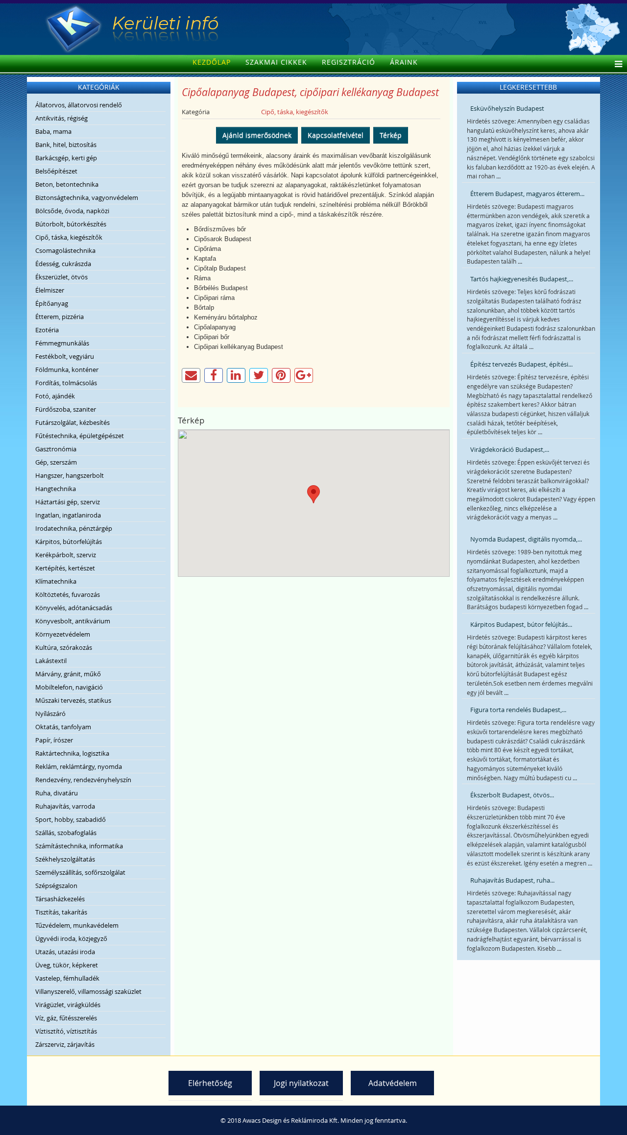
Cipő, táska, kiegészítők (68, 237)
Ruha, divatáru (56, 793)
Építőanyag (51, 303)
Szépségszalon (56, 885)
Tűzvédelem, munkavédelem (77, 925)
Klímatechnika (55, 581)
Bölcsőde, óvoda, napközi (72, 210)
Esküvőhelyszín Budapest (507, 108)
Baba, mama (53, 131)
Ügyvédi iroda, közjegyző (71, 938)
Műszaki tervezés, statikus (73, 700)
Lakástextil (51, 660)
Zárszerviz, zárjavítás (65, 1044)
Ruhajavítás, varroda (65, 806)
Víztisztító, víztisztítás (66, 1031)
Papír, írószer (54, 740)
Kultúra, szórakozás (63, 647)
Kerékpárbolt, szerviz (65, 554)
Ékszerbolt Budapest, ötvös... (512, 794)
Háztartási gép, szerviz (67, 501)
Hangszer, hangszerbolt (69, 475)
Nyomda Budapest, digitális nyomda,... (526, 539)
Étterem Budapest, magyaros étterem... (527, 193)
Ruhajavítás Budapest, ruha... (512, 880)
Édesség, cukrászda (63, 263)
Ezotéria (47, 329)
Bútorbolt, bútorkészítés (70, 224)
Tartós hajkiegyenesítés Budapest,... (521, 278)
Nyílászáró (50, 713)
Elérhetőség (210, 1083)
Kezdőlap (212, 62)
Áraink (404, 62)
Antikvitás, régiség (61, 118)
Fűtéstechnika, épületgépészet (79, 435)
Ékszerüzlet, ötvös (61, 276)
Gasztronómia (55, 448)
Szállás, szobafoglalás (65, 832)
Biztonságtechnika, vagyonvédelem (86, 197)
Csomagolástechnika (65, 250)
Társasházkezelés (60, 898)
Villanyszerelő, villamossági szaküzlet (88, 991)
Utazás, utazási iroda (65, 951)
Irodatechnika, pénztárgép (73, 528)
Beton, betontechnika (66, 184)
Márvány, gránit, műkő (68, 673)
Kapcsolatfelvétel (335, 135)
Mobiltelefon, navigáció (69, 687)
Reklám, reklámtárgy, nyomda (78, 766)
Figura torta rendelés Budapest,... (518, 709)
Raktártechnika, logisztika (72, 753)
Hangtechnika (55, 488)
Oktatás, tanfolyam (63, 726)
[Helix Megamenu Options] (616, 65)
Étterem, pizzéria (59, 316)
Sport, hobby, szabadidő (70, 819)
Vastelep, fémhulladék (67, 978)
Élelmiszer (49, 290)
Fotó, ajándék (55, 396)
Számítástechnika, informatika (79, 845)
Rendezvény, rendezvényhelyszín (83, 779)
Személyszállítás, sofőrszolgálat (80, 872)
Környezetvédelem (62, 634)
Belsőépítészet (56, 171)
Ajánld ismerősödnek (256, 135)
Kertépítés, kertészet (65, 568)
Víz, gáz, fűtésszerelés (66, 1017)
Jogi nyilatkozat (301, 1083)
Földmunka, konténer (66, 369)
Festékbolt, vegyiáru (64, 356)
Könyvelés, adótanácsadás (73, 607)
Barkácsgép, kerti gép (66, 157)
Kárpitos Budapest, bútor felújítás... (521, 624)
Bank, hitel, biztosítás (65, 144)
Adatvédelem (392, 1083)
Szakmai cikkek (276, 62)
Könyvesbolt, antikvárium (72, 621)
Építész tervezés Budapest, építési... (521, 364)
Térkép (391, 135)
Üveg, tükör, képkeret (66, 965)
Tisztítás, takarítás (61, 912)
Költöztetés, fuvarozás (67, 594)
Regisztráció (348, 62)
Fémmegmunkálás (62, 343)
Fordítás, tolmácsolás (66, 382)
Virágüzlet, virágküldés (67, 1004)
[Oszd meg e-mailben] (191, 375)
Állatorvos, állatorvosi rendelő (78, 104)
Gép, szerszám (56, 462)
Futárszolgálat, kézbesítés (72, 422)
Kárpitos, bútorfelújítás (68, 541)
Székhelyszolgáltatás (65, 859)
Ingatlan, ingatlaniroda (68, 515)
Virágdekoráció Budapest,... (509, 449)
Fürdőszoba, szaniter (65, 409)
